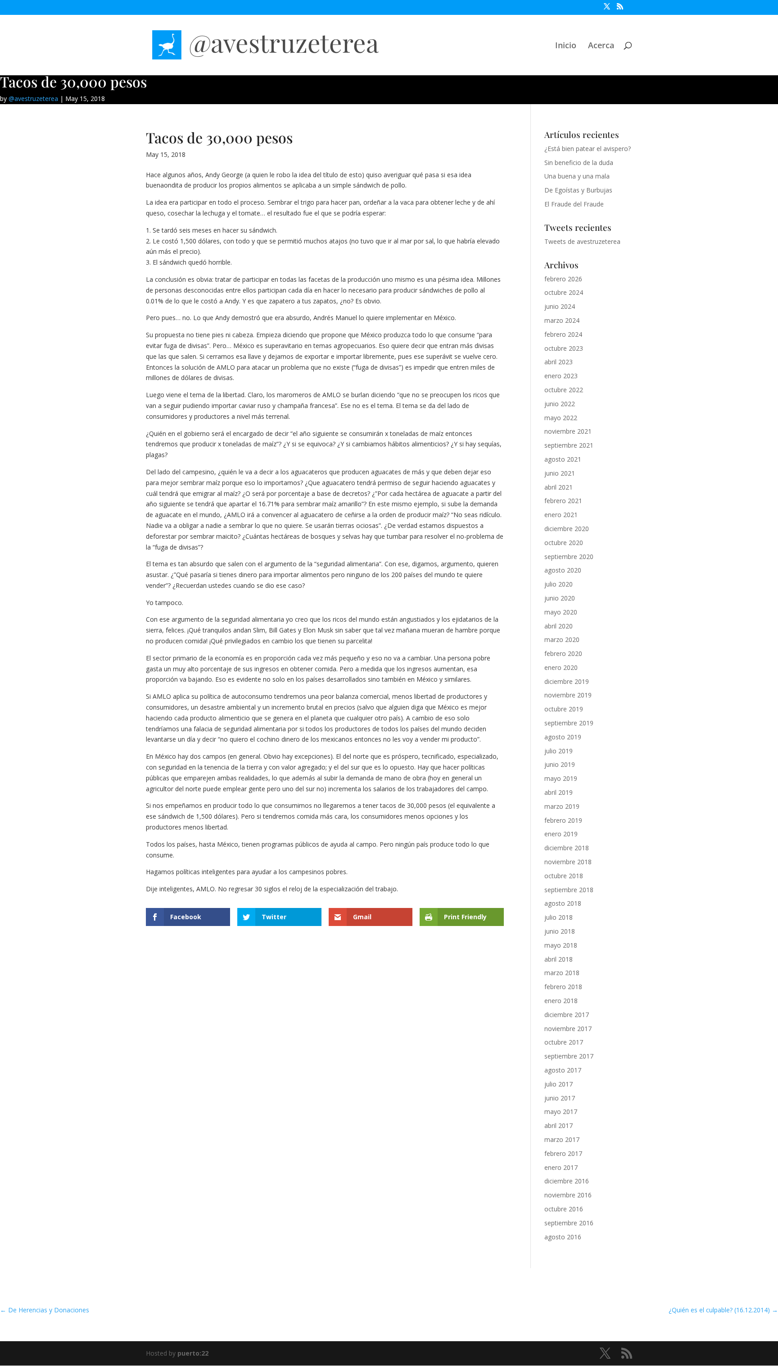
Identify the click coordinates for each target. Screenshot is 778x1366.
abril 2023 (558, 362)
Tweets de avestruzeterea (582, 241)
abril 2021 (558, 487)
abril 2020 (558, 626)
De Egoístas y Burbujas (578, 190)
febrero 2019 (563, 820)
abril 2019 (558, 792)
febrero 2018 (563, 986)
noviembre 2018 (568, 861)
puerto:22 (192, 1353)
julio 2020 (558, 584)
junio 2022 (559, 403)
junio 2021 (559, 473)
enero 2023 (561, 375)
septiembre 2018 (568, 889)
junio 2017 (559, 1098)
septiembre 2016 (568, 1223)
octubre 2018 (563, 875)
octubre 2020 (563, 542)
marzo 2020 (561, 639)
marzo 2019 (561, 806)
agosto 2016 (562, 1237)
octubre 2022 (563, 389)
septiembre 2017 (568, 1056)
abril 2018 (558, 959)
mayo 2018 (560, 945)
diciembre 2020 (566, 528)
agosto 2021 (562, 459)
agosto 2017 (562, 1070)
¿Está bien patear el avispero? (587, 148)
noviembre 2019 (568, 695)
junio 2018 (559, 931)
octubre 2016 (563, 1209)
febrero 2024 (563, 334)
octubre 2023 (563, 348)
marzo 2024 (561, 320)
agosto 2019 (562, 737)
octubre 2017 (563, 1042)
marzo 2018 (561, 972)
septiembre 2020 (568, 556)
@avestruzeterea (33, 98)
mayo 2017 (560, 1111)
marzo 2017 (561, 1139)
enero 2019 (561, 834)
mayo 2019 (560, 778)
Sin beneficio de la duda (578, 162)
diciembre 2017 (566, 1014)
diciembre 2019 (566, 681)
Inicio (565, 46)
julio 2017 (558, 1084)
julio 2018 (558, 917)
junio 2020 (559, 598)
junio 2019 (559, 764)
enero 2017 (561, 1167)
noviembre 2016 (568, 1195)
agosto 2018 (562, 903)
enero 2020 (561, 667)
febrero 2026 (563, 279)
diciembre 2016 (566, 1181)
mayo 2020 (560, 612)
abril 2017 (558, 1125)
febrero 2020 (563, 653)
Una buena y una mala (577, 176)
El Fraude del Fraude (574, 204)
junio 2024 (559, 306)
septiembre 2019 (568, 723)
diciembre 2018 (566, 847)
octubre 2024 (563, 292)
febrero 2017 (563, 1153)
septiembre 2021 (568, 445)
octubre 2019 (563, 709)
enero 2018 (561, 1000)
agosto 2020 (562, 570)
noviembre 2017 (568, 1028)
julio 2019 (558, 751)
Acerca (601, 46)
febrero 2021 (563, 500)
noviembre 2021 (568, 431)
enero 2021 (561, 514)
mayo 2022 (560, 417)
